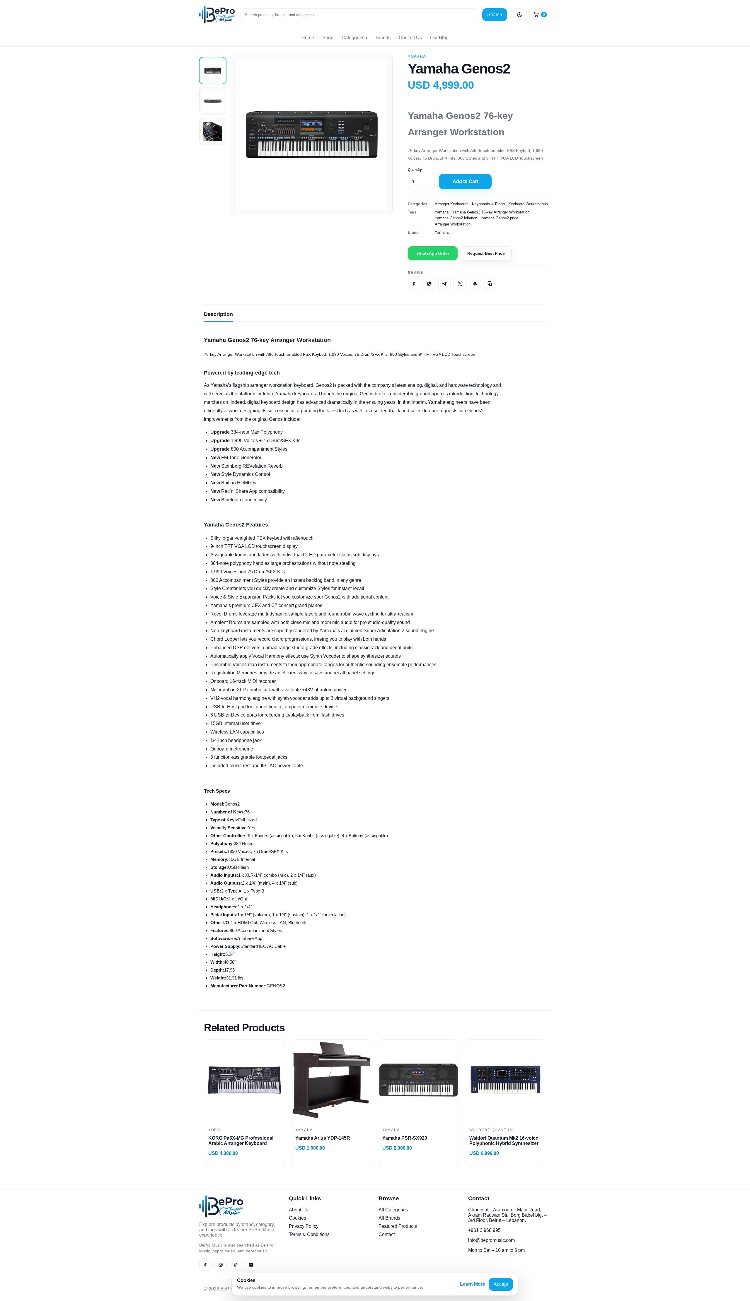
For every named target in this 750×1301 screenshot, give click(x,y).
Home (307, 37)
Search (494, 14)
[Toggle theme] (519, 14)
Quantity (415, 170)
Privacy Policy (303, 1226)
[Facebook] (205, 1265)
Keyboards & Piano (488, 204)
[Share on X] (460, 284)
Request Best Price (485, 253)
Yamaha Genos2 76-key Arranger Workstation (490, 212)
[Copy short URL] (490, 284)
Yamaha (417, 57)
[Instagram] (220, 1265)
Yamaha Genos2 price (499, 218)
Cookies (297, 1217)
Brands (383, 37)
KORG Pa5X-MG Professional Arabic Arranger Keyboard (240, 1141)
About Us (298, 1209)
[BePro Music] (217, 14)
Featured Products (398, 1226)
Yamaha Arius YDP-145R (322, 1138)
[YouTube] (251, 1265)
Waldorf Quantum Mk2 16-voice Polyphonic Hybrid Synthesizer (503, 1141)
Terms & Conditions (309, 1234)
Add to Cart (465, 181)
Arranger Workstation (453, 224)
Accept (501, 1284)
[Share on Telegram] (444, 284)
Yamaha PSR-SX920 (404, 1138)
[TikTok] (236, 1265)
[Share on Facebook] (414, 284)
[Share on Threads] (475, 284)
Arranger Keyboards (451, 204)
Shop (327, 37)
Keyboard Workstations (528, 204)
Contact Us (410, 37)
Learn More (472, 1284)
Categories (354, 37)
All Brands (389, 1217)
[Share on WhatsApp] (429, 284)
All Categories (393, 1209)
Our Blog (439, 37)
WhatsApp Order (433, 253)
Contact (387, 1234)
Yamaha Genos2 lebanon (456, 218)
